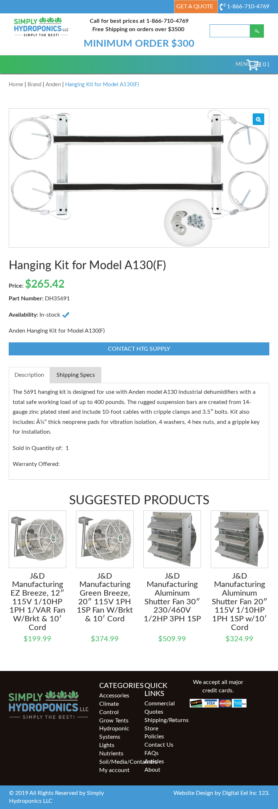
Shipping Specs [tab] (75, 375)
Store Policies (154, 733)
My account (114, 770)
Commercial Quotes (159, 708)
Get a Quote (194, 6)
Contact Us (158, 745)
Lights (106, 745)
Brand (34, 84)
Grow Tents (114, 720)
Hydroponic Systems (114, 733)
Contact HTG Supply (139, 349)
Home (16, 84)
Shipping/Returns (161, 720)
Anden (53, 84)
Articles (154, 761)
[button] (243, 64)
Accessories (114, 696)
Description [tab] (29, 375)
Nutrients (111, 753)
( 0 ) (263, 64)
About (152, 770)
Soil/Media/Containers (116, 762)
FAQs (151, 753)
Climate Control (109, 708)
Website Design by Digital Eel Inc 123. (221, 793)
